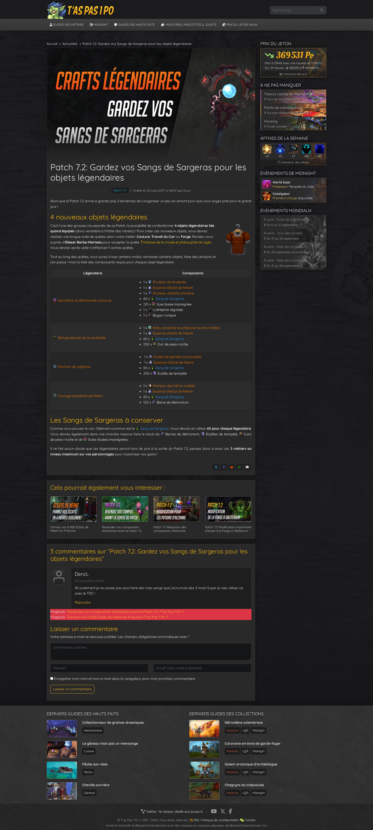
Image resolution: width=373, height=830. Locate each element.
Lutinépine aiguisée (168, 309)
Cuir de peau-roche (173, 344)
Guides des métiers (68, 25)
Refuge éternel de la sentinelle (82, 337)
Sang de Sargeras (169, 298)
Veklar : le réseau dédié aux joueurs (174, 811)
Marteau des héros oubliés (174, 385)
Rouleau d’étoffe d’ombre (173, 293)
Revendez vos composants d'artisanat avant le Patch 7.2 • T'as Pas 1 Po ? (125, 611)
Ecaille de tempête (172, 373)
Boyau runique (164, 315)
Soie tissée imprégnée (174, 304)
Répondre (83, 602)
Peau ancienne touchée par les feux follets (186, 328)
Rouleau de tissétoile (169, 282)
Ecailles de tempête (221, 434)
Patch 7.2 (119, 190)
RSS (196, 820)
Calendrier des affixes (294, 162)
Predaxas (279, 186)
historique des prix (295, 74)
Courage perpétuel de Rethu (80, 396)
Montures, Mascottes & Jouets (190, 25)
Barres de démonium (182, 434)
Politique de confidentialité (219, 820)
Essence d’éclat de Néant (173, 287)
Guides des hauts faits (136, 25)
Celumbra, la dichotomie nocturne (84, 300)
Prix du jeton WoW (241, 25)
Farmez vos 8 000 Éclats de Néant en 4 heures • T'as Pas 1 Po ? (118, 617)
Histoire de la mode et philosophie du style (177, 242)
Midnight (100, 25)
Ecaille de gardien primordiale (177, 357)
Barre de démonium (172, 402)
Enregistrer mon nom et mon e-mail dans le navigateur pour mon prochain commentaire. (125, 678)
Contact (250, 820)
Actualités (70, 43)
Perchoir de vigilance (74, 366)
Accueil (52, 43)
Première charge (285, 198)
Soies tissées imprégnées (108, 439)
